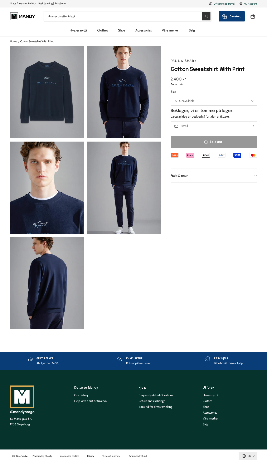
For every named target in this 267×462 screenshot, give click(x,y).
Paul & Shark (185, 61)
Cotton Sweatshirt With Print (40, 41)
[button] (253, 16)
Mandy (25, 449)
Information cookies (77, 449)
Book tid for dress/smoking (157, 403)
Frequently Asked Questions (158, 393)
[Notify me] (252, 126)
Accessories (144, 30)
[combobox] (127, 16)
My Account (250, 3)
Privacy (100, 449)
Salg (206, 417)
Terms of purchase (122, 449)
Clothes (100, 30)
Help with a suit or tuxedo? (92, 398)
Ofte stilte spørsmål (222, 3)
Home (14, 41)
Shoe (120, 30)
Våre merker (173, 30)
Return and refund (150, 449)
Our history (81, 393)
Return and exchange (153, 398)
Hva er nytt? (211, 393)
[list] (133, 360)
